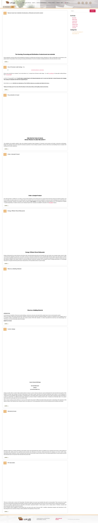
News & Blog (74, 33)
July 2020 (74, 27)
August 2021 (74, 21)
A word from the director (77, 31)
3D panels (51, 202)
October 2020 (75, 26)
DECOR (33, 2)
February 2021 (75, 24)
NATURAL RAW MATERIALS (41, 2)
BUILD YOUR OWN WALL (27, 2)
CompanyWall (8, 74)
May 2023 (74, 17)
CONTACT (58, 2)
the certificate (51, 73)
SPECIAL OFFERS (51, 2)
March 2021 (74, 22)
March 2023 (74, 19)
